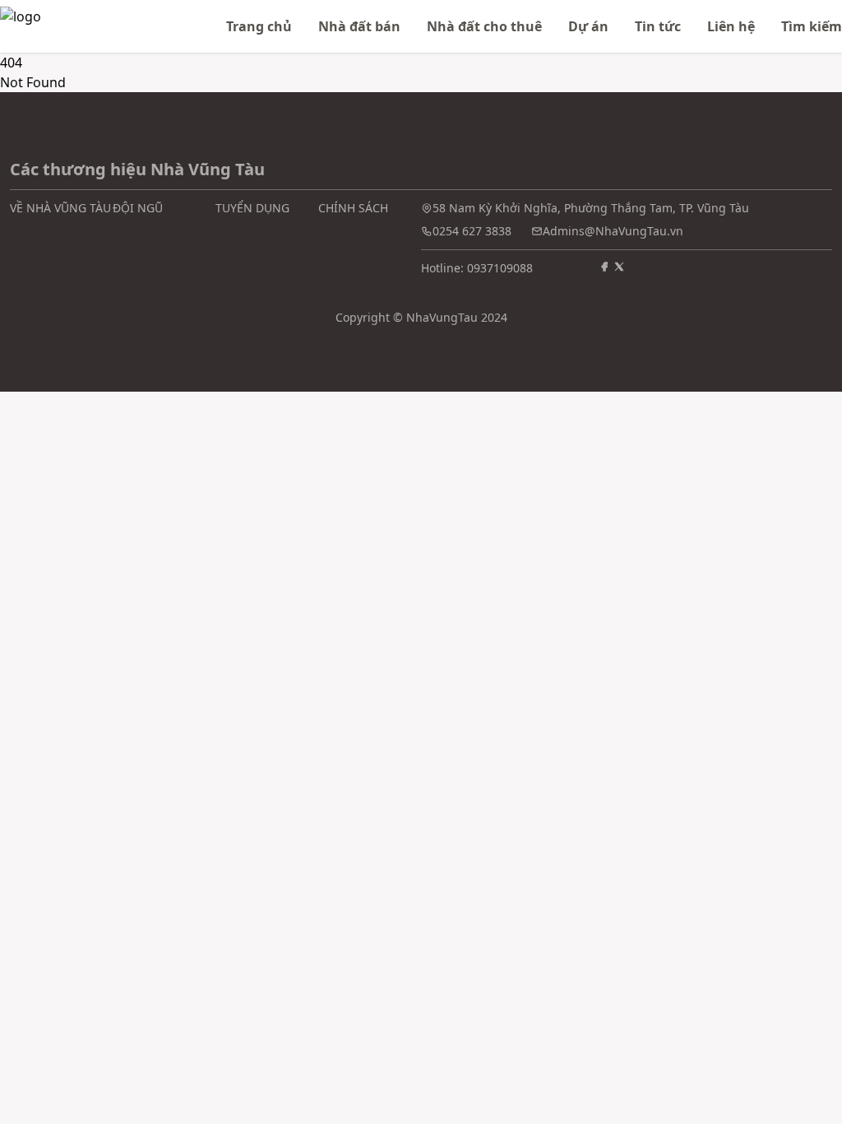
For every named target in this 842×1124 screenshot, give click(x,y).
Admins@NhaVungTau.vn (613, 231)
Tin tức (658, 26)
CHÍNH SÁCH (353, 208)
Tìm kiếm (811, 26)
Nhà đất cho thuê (484, 26)
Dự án (588, 26)
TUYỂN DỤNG (252, 208)
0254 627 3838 (472, 231)
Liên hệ (731, 26)
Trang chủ (259, 26)
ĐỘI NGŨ (138, 208)
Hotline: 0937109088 (477, 268)
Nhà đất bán (359, 26)
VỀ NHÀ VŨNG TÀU (60, 208)
